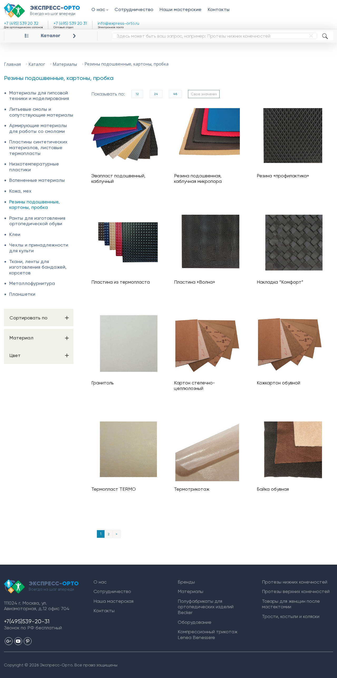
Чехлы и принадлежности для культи (38, 247)
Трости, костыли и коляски (290, 616)
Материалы (190, 591)
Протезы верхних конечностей (296, 591)
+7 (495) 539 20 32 (21, 23)
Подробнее (126, 138)
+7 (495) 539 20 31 (70, 23)
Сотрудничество (134, 9)
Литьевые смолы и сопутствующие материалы (41, 112)
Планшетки (22, 294)
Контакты (219, 9)
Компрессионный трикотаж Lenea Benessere (207, 634)
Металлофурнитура (32, 283)
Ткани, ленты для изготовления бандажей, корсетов (38, 267)
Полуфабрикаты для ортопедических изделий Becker (206, 606)
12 (137, 94)
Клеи (14, 234)
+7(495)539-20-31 (26, 621)
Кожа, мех (20, 191)
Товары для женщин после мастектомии (291, 604)
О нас (98, 9)
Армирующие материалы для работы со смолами (38, 128)
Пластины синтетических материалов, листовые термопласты (38, 147)
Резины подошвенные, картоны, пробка (34, 204)
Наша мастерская (113, 601)
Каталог (50, 35)
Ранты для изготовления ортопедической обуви (37, 221)
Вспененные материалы (37, 180)
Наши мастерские (180, 9)
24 (156, 94)
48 (175, 94)
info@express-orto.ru (118, 23)
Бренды (186, 582)
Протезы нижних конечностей (294, 582)
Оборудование (194, 622)
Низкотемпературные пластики (34, 166)
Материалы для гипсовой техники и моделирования (39, 95)
